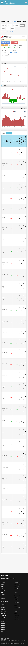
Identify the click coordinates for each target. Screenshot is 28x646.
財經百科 (3, 613)
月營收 (3, 133)
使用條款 (7, 643)
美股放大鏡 (3, 615)
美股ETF (3, 629)
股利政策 (9, 25)
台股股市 (3, 623)
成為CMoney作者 (18, 617)
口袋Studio (17, 607)
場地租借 (17, 619)
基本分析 (9, 31)
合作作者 (3, 594)
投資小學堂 (3, 611)
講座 (2, 588)
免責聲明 (22, 643)
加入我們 (12, 578)
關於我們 (3, 578)
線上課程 (3, 590)
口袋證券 (3, 617)
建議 (26, 3)
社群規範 (18, 643)
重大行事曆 (15, 25)
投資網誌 (3, 607)
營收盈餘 (22, 25)
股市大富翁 (17, 595)
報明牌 (16, 599)
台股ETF (3, 627)
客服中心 (17, 613)
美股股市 (3, 625)
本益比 (7, 28)
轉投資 (3, 28)
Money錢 (3, 609)
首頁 (2, 31)
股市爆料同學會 (4, 601)
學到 (16, 605)
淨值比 (12, 28)
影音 (2, 592)
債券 (2, 631)
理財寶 (2, 584)
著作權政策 (12, 643)
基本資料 (4, 25)
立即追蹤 (14, 42)
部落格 (7, 578)
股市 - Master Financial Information (12, 2)
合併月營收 (9, 133)
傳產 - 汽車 (13, 53)
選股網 (16, 597)
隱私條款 (3, 643)
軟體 (2, 586)
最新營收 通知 (5, 42)
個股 (5, 31)
